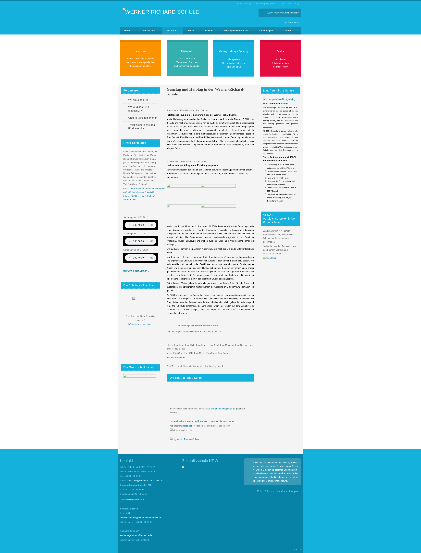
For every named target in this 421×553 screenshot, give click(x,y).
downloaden (228, 421)
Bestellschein (188, 426)
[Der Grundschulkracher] (139, 390)
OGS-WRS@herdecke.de (135, 499)
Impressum (271, 4)
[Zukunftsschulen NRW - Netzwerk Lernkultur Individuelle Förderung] (183, 467)
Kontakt (259, 4)
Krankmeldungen (245, 4)
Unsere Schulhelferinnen (142, 117)
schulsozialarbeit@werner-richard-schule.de (140, 517)
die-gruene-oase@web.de (223, 408)
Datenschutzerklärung (289, 4)
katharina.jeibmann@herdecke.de (136, 535)
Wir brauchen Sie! (138, 100)
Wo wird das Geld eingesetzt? (138, 109)
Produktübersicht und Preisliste (192, 421)
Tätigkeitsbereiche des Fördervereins (141, 127)
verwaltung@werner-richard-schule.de (145, 480)
